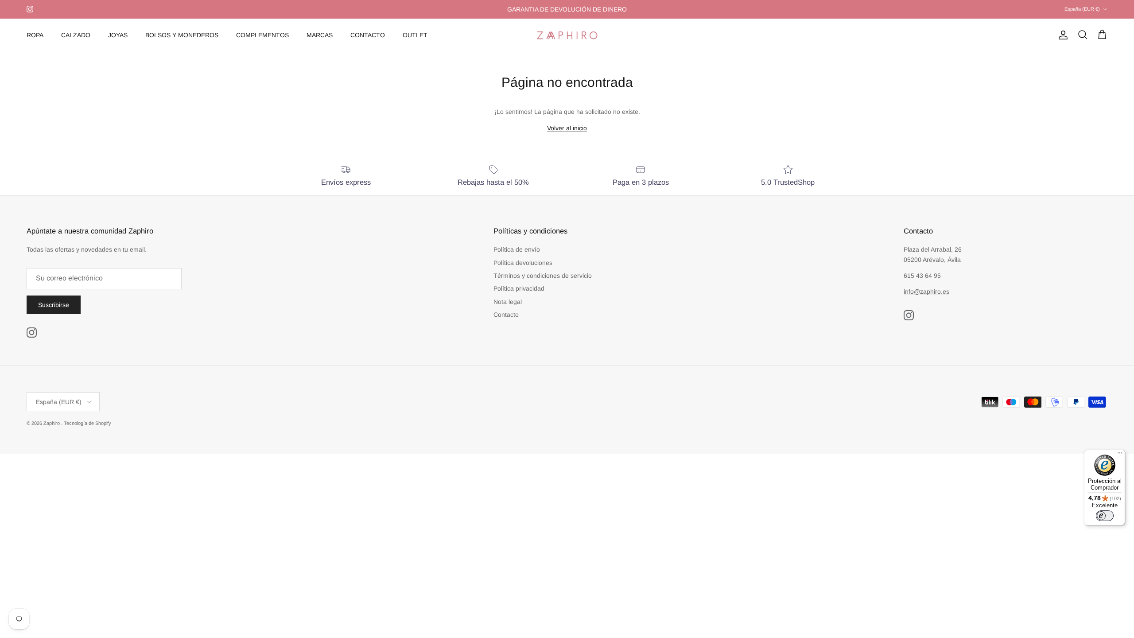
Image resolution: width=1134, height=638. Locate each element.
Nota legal (507, 301)
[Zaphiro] (567, 35)
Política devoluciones (522, 262)
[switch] (1105, 515)
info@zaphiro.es (926, 291)
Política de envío (516, 249)
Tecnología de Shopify (87, 423)
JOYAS (118, 35)
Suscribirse (53, 304)
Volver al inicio (567, 128)
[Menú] (1120, 455)
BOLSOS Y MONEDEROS (181, 35)
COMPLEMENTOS (262, 35)
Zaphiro (52, 423)
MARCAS (320, 35)
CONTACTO (367, 35)
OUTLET (415, 35)
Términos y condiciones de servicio (542, 275)
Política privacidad (518, 288)
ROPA (35, 35)
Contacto (506, 314)
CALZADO (75, 35)
